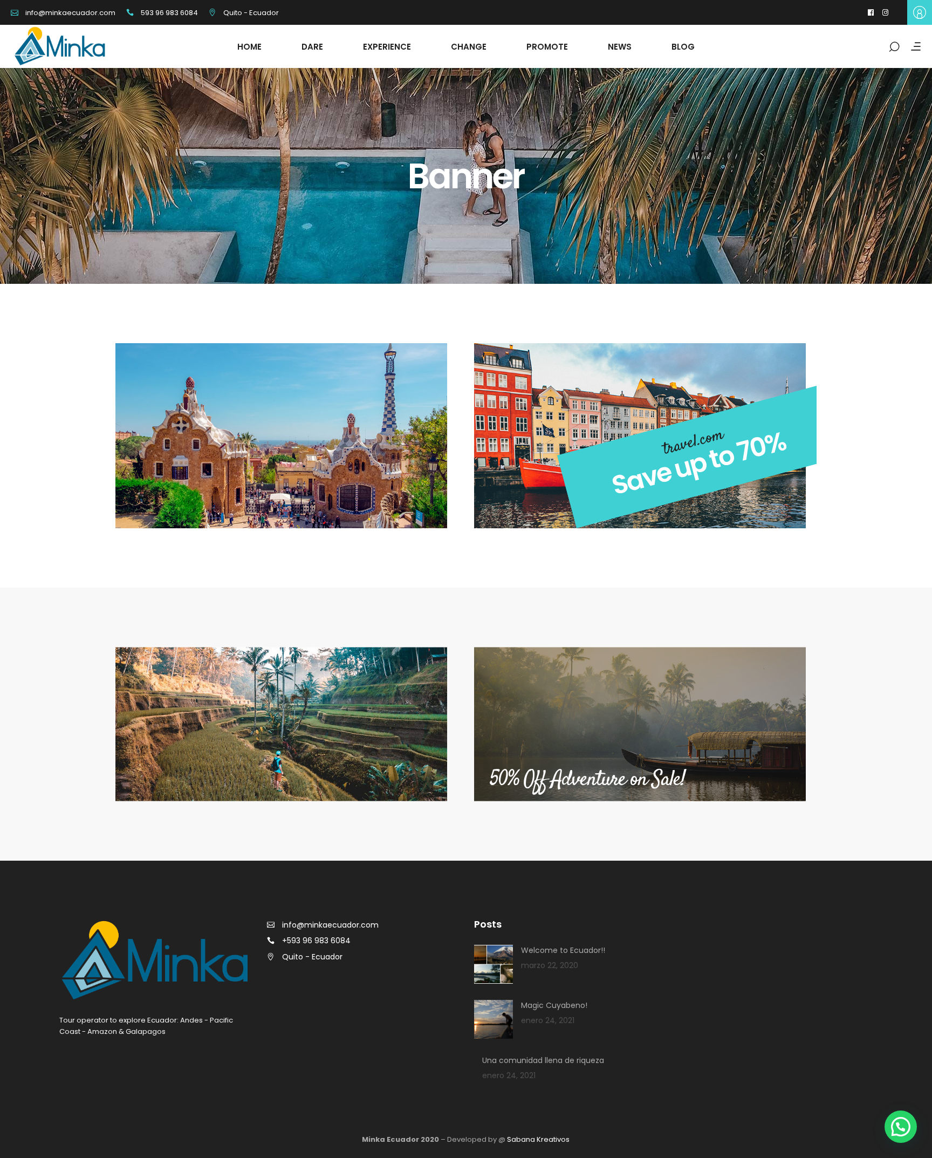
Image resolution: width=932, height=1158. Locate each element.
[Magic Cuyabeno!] (493, 1019)
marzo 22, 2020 (549, 965)
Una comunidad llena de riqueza (543, 1060)
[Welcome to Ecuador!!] (493, 964)
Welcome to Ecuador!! (563, 950)
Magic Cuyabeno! (554, 1005)
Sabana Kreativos (538, 1139)
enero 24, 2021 (547, 1020)
